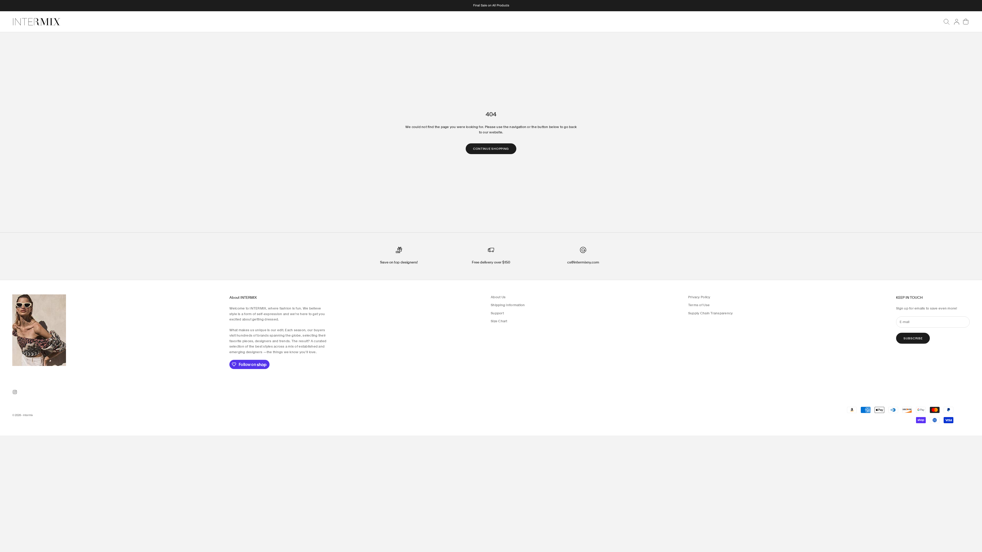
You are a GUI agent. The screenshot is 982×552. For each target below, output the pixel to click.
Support (497, 313)
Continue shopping (491, 149)
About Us (498, 297)
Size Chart (499, 321)
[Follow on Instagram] (14, 392)
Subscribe (912, 338)
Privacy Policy (699, 297)
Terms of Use (699, 305)
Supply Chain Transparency (710, 313)
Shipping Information (508, 305)
